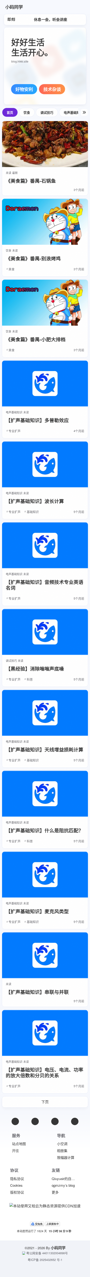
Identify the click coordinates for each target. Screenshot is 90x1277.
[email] (15, 1121)
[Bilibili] (55, 1121)
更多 (55, 1192)
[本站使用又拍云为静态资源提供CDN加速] (45, 1205)
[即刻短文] (11, 19)
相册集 (62, 1150)
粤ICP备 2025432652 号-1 (45, 1259)
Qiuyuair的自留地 (65, 1178)
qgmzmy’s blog (63, 1185)
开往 (15, 1150)
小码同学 (58, 1247)
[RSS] (35, 1121)
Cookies (16, 1185)
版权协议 (17, 1192)
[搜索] (78, 7)
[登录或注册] (66, 7)
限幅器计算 (65, 1157)
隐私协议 (17, 1178)
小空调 (62, 1143)
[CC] (74, 1121)
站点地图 (19, 1143)
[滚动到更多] (84, 112)
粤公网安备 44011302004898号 (47, 1253)
